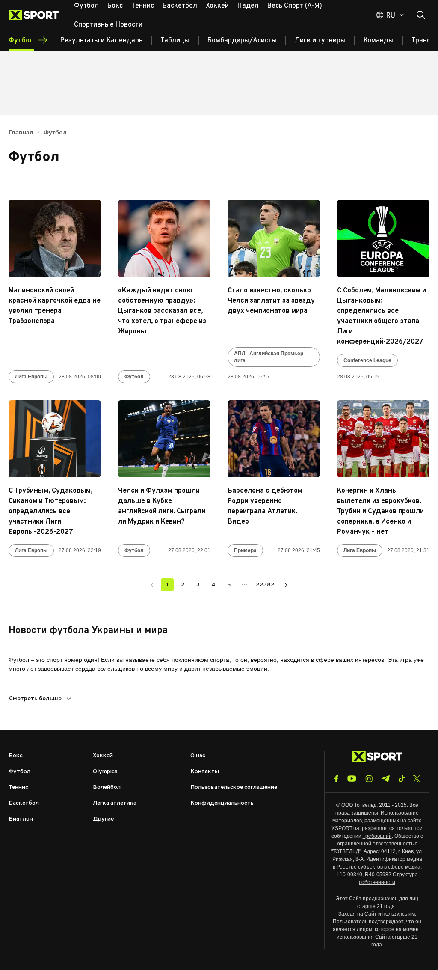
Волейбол (107, 787)
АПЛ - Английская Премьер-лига (269, 357)
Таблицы (174, 40)
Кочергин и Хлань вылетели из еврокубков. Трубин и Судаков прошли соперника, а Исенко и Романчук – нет (380, 511)
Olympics (105, 771)
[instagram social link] (369, 778)
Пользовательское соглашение (233, 787)
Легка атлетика (114, 803)
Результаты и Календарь (101, 40)
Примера (245, 550)
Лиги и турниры (320, 40)
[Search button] (420, 15)
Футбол (134, 377)
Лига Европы (31, 377)
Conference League (367, 360)
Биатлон (21, 819)
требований (377, 836)
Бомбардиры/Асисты (242, 40)
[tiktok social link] (401, 778)
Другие (103, 819)
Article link (55, 238)
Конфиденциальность (222, 803)
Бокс (16, 755)
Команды (379, 40)
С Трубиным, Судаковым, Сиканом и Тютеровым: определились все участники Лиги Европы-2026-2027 (50, 511)
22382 (265, 585)
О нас (197, 755)
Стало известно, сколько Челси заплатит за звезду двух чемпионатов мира (271, 300)
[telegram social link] (385, 778)
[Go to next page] (286, 584)
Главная (21, 132)
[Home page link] (37, 15)
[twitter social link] (416, 778)
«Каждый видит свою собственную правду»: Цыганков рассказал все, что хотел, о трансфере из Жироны (162, 311)
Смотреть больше (35, 698)
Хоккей (103, 755)
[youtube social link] (352, 778)
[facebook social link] (336, 778)
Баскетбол (24, 803)
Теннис (18, 787)
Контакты (204, 771)
